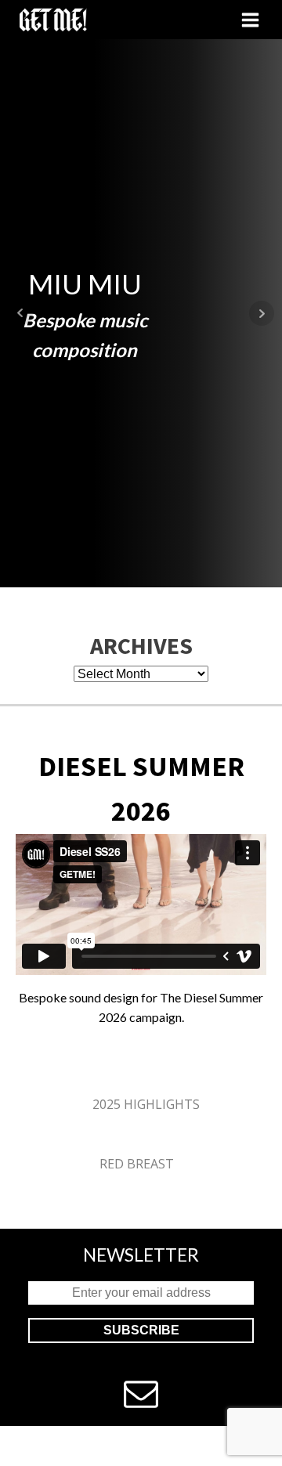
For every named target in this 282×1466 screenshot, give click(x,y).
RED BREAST (136, 1163)
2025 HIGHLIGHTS (146, 1104)
